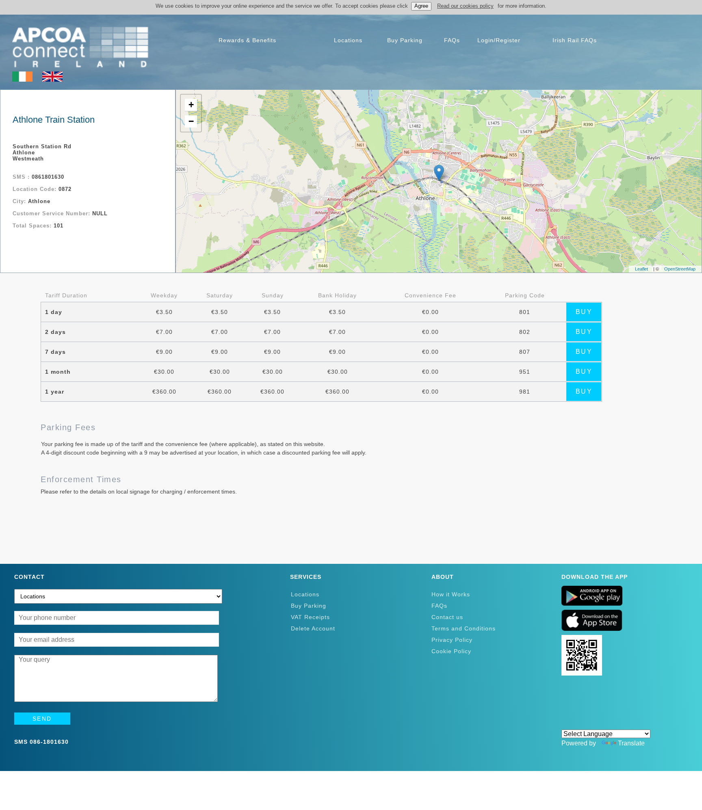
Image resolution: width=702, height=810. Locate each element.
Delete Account (313, 628)
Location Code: (35, 189)
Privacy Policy (451, 640)
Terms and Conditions (463, 628)
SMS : (22, 177)
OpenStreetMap (680, 268)
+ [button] (191, 105)
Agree (421, 6)
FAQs (439, 605)
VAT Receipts (310, 617)
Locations (305, 594)
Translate (631, 743)
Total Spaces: (33, 226)
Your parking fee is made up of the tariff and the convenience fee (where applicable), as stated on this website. (183, 444)
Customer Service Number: (52, 213)
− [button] (191, 121)
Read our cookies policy (465, 6)
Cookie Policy (451, 651)
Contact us (447, 617)
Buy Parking (308, 605)
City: (20, 201)
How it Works (450, 594)
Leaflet (641, 268)
